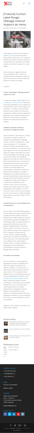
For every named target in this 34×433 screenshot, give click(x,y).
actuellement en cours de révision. (13, 102)
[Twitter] (9, 414)
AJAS (7, 28)
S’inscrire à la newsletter (10, 385)
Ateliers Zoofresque (13, 347)
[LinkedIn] (14, 414)
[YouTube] (18, 414)
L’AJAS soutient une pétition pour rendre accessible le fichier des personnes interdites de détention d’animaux (19, 323)
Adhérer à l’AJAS (8, 388)
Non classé (8, 376)
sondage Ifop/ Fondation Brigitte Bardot (15, 278)
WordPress (17, 430)
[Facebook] (5, 414)
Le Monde (10, 55)
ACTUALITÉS (22, 28)
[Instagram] (22, 414)
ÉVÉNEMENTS (9, 373)
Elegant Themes (15, 428)
